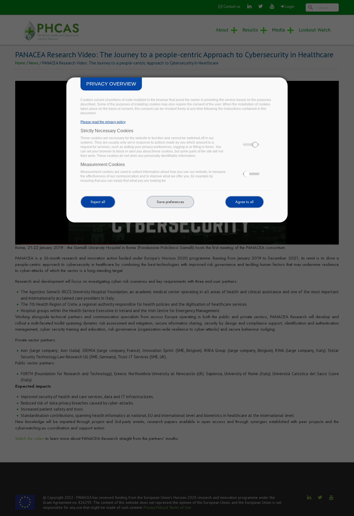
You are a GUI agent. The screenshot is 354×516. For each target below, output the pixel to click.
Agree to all (244, 201)
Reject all (98, 201)
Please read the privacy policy (103, 122)
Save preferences (170, 201)
